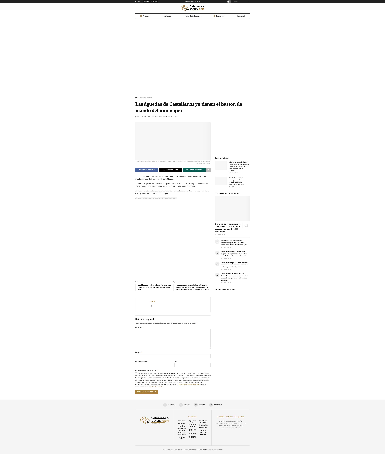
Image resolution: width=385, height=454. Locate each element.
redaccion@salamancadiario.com (189, 384)
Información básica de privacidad (146, 370)
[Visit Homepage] (192, 8)
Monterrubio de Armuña (192, 430)
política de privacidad (156, 387)
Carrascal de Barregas (182, 429)
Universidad (241, 16)
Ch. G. (139, 116)
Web (175, 361)
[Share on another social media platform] (208, 170)
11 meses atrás (234, 186)
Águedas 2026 (146, 198)
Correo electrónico (141, 361)
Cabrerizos (181, 423)
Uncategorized (203, 425)
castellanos (156, 198)
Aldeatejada (182, 421)
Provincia (146, 16)
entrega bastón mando (169, 198)
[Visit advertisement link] (192, 60)
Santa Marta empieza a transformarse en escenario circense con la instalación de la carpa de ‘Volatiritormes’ (235, 265)
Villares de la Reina (203, 433)
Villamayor (203, 430)
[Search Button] (248, 1)
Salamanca (219, 16)
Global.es (219, 449)
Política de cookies (202, 449)
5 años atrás (234, 173)
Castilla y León (167, 16)
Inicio (136, 97)
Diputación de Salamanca (192, 16)
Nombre (138, 352)
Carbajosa (182, 426)
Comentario (139, 327)
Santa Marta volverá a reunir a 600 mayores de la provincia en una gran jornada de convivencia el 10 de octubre (235, 254)
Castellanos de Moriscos (146, 97)
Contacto (137, 1)
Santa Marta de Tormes (203, 421)
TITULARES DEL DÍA (151, 1)
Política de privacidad (190, 449)
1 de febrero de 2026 (150, 116)
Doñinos (192, 426)
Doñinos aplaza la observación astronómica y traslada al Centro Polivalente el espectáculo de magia (234, 243)
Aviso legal (180, 449)
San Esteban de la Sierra (192, 436)
